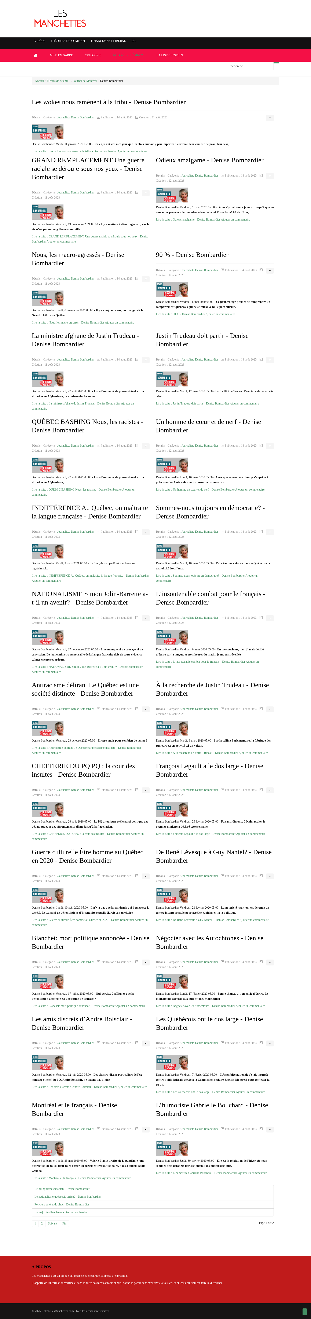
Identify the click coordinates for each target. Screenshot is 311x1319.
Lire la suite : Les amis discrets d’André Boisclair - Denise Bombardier (74, 1087)
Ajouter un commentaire (132, 151)
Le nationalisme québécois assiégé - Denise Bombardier (67, 1196)
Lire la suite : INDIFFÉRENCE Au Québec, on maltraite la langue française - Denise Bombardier (90, 575)
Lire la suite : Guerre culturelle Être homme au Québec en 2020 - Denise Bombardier (83, 919)
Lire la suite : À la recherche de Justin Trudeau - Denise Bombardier (197, 752)
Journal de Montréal (85, 80)
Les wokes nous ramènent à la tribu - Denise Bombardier (109, 102)
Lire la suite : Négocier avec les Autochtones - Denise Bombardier (195, 1006)
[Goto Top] (305, 1311)
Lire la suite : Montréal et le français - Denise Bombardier (66, 1178)
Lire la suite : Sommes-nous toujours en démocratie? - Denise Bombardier (200, 575)
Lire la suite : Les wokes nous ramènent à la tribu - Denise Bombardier (74, 151)
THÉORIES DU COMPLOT (68, 41)
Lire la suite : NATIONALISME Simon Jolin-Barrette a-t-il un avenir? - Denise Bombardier (87, 666)
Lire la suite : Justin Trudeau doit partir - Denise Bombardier (192, 403)
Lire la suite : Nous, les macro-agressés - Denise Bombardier (68, 322)
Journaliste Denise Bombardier (75, 117)
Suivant (52, 1223)
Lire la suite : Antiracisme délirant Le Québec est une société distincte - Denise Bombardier (86, 747)
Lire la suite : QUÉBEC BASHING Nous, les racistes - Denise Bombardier (77, 489)
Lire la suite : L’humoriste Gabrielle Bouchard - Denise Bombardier (196, 1173)
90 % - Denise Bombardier (192, 254)
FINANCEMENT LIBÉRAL (108, 41)
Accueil (39, 80)
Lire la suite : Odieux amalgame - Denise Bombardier (188, 219)
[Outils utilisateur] (270, 118)
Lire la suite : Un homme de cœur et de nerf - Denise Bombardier (195, 489)
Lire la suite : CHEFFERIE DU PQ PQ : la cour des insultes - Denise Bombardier (81, 833)
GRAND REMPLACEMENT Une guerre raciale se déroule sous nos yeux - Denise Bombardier (88, 168)
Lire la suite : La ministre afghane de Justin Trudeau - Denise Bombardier (76, 403)
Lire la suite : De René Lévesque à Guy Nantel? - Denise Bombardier (197, 919)
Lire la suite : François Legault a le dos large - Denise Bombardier (195, 833)
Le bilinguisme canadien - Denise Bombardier (61, 1188)
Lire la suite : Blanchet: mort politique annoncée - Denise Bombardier (74, 1006)
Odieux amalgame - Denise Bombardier (210, 160)
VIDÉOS (39, 41)
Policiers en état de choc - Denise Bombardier (61, 1204)
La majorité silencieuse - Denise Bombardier (61, 1212)
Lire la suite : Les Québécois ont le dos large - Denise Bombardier (195, 1092)
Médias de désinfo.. (58, 80)
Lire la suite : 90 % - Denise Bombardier (180, 314)
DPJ (133, 41)
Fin (64, 1223)
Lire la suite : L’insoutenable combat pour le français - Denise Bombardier (200, 661)
